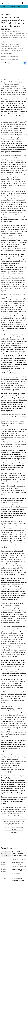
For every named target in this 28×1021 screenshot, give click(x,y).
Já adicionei (14, 832)
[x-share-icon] (5, 63)
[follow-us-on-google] (25, 63)
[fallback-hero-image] (6, 854)
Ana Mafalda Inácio (7, 53)
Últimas (13, 6)
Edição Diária (5, 6)
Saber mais (16, 825)
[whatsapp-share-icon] (2, 63)
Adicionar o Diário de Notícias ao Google (14, 828)
